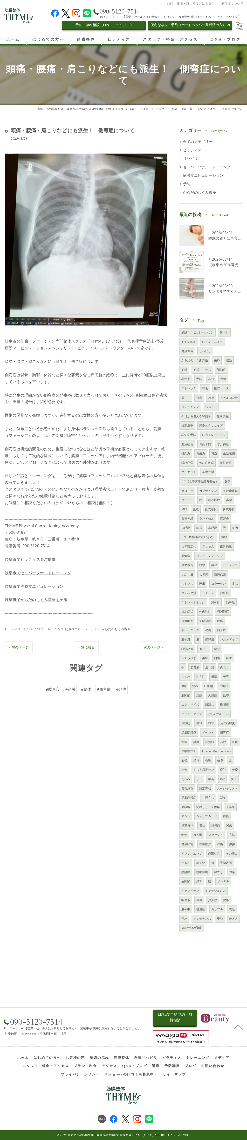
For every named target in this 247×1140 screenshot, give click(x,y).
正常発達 (226, 546)
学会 (211, 779)
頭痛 (184, 742)
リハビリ (190, 158)
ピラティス (13, 629)
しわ (199, 779)
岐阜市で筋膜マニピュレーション (34, 586)
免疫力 (200, 453)
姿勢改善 (226, 863)
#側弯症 (104, 689)
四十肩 (221, 630)
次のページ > (154, 647)
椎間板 (224, 704)
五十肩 (185, 639)
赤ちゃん (208, 546)
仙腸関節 (205, 621)
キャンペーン (190, 891)
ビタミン (208, 593)
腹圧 (234, 779)
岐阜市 (185, 900)
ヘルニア (211, 407)
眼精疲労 (187, 463)
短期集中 (187, 425)
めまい (200, 863)
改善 (208, 630)
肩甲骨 (215, 602)
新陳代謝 (220, 574)
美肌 (205, 658)
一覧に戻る (86, 647)
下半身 (230, 807)
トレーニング (190, 630)
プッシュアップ (191, 714)
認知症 (221, 370)
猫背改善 (187, 649)
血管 (184, 760)
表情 (214, 677)
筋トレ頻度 (188, 342)
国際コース (221, 388)
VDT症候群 (206, 463)
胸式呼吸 (228, 509)
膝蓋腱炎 (187, 621)
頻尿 (199, 528)
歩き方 (233, 919)
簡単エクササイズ (211, 425)
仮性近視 (226, 463)
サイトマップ (174, 1074)
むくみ (185, 677)
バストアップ (229, 639)
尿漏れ (209, 704)
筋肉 (235, 742)
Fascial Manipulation (216, 751)
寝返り (218, 872)
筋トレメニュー (212, 342)
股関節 (185, 695)
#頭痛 (121, 689)
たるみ (185, 779)
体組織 (185, 807)
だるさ (185, 863)
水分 (184, 770)
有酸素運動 (230, 491)
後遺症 (200, 909)
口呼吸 (185, 528)
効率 (226, 695)
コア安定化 (188, 546)
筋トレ (224, 332)
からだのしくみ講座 (116, 629)
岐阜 (220, 760)
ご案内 (223, 686)
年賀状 (209, 742)
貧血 (214, 453)
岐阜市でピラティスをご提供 (30, 559)
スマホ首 (187, 565)
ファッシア (215, 835)
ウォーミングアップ (209, 556)
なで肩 (203, 574)
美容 (226, 677)
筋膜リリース (202, 370)
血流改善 (187, 444)
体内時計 (205, 611)
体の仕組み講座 (191, 928)
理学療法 (205, 844)
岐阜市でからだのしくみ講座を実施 (36, 599)
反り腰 (209, 667)
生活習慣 (229, 453)
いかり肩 (187, 574)
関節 (229, 825)
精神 (196, 760)
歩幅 (229, 500)
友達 (232, 909)
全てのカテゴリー (198, 141)
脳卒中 (185, 909)
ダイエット (188, 472)
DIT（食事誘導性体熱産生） (200, 481)
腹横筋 (215, 825)
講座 (214, 565)
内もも (224, 667)
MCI (184, 509)
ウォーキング (190, 407)
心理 (208, 760)
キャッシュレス (215, 891)
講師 (196, 742)
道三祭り (187, 825)
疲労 (223, 770)
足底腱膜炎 (188, 732)
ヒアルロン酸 (229, 398)
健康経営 (187, 844)
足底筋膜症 (188, 798)
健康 (226, 900)
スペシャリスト (227, 788)
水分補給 (223, 444)
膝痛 (220, 621)
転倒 (184, 835)
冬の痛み (232, 853)
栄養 (217, 360)
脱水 (202, 565)
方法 (232, 835)
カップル (217, 909)
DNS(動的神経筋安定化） (198, 537)
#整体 (86, 689)
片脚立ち (208, 798)
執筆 (211, 723)
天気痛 (185, 556)
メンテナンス (202, 919)
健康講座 (223, 416)
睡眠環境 (202, 872)
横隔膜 (185, 872)
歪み (184, 919)
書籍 (199, 723)
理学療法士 (188, 751)
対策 (232, 872)
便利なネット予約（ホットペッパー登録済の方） (188, 25)
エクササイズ (190, 704)
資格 (202, 825)
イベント (208, 732)
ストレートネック (193, 602)
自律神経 (187, 518)
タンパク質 (188, 593)
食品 (235, 583)
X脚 (183, 686)
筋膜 (184, 370)
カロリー (187, 491)
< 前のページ (19, 647)
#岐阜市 (53, 689)
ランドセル (206, 518)
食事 (227, 481)
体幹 (224, 537)
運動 (229, 360)
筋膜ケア (214, 853)
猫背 (217, 649)
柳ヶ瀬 (197, 835)
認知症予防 (188, 435)
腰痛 (199, 398)
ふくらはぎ (188, 658)
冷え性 (200, 677)
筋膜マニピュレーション (82, 629)
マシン (185, 816)
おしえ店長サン (203, 770)
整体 (199, 900)
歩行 (211, 379)
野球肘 (209, 639)
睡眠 (202, 583)
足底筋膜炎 (227, 723)
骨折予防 (205, 444)
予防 (186, 184)
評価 (220, 844)
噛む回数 (214, 500)
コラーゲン (218, 583)
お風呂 (224, 593)
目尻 (229, 658)
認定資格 (205, 788)
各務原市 (187, 788)
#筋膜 (70, 689)
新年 (223, 798)
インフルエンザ (191, 853)
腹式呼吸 (211, 509)
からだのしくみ (218, 714)
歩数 (223, 742)
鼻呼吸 (212, 528)
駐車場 (208, 686)
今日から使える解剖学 (196, 416)
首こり (203, 649)
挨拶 (232, 844)
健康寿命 (187, 351)
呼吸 (205, 388)
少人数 (212, 900)
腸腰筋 (185, 723)
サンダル (223, 881)
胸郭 (199, 881)
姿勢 (220, 919)
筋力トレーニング (214, 435)
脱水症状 (187, 611)
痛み (195, 686)
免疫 (235, 770)
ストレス (187, 583)
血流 (196, 509)
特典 (226, 816)
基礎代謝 (208, 472)
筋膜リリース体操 (208, 807)
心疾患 (185, 379)
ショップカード (206, 816)
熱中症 (230, 602)
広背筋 (194, 667)
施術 (211, 398)
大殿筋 (212, 695)
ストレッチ (188, 388)
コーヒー (187, 500)
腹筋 (199, 695)
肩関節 (185, 881)
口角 (217, 658)
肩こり (185, 398)
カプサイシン (208, 491)
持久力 (185, 453)
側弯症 (224, 732)
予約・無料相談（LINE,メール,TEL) (103, 25)
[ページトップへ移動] (238, 1027)
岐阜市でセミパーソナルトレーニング (38, 572)
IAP (222, 779)
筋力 (235, 528)
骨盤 (223, 379)
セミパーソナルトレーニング (43, 629)
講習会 (224, 518)
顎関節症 (223, 611)
